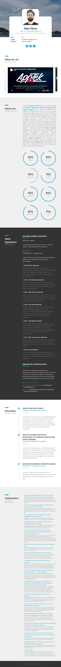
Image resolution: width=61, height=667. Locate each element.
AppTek (33, 90)
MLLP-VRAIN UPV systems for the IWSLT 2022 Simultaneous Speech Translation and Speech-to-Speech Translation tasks (39, 532)
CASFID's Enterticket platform (33, 385)
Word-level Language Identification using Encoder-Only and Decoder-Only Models (39, 506)
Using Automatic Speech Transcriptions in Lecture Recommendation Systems (38, 605)
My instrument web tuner (31, 383)
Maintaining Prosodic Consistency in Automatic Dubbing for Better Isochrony (37, 522)
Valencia (24, 41)
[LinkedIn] (27, 46)
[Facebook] (34, 46)
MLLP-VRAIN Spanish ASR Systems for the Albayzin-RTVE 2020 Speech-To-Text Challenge (39, 571)
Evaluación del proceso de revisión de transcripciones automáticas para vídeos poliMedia (40, 624)
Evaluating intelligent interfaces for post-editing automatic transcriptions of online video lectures (38, 614)
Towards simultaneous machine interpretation (37, 553)
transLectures (28, 650)
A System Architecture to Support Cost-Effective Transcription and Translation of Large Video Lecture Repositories (39, 634)
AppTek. (45, 247)
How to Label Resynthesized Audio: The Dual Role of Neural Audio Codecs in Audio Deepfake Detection (39, 496)
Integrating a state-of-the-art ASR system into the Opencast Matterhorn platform (39, 642)
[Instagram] (30, 46)
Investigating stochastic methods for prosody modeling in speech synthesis (37, 515)
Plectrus (26, 389)
